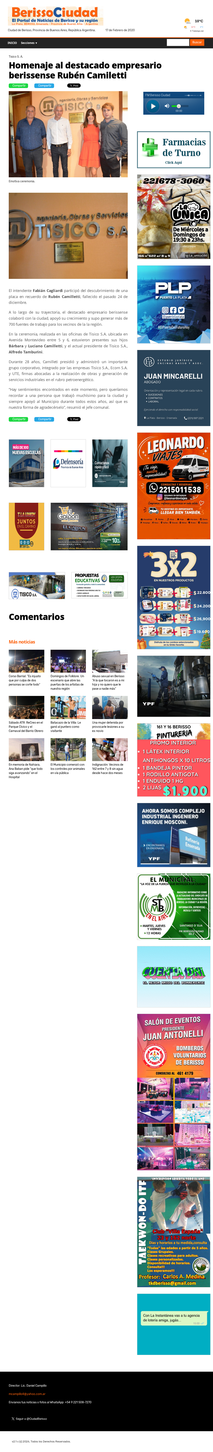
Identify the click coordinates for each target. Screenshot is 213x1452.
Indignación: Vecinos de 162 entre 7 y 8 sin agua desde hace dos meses (107, 769)
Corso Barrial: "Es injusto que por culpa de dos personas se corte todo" (25, 680)
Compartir (19, 85)
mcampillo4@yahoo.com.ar (27, 1394)
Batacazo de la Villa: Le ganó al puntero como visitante (66, 727)
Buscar (197, 42)
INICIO (12, 43)
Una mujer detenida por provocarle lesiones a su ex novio (108, 727)
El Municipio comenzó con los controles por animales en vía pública (68, 769)
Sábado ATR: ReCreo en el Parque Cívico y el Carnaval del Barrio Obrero (26, 727)
